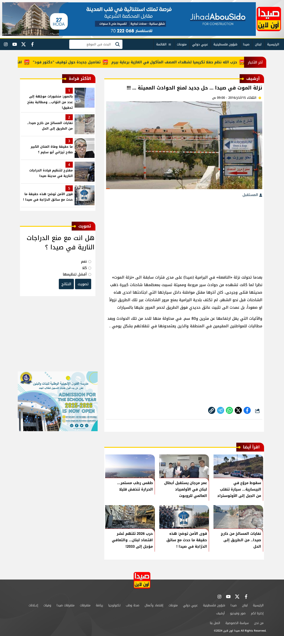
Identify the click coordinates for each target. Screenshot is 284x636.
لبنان (258, 44)
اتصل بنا (215, 623)
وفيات (47, 605)
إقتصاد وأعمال (154, 605)
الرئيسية (273, 44)
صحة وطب (132, 605)
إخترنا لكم (257, 613)
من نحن (259, 623)
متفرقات (85, 605)
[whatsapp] (211, 410)
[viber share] (220, 410)
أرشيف (220, 613)
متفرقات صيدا (66, 605)
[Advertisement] (184, 234)
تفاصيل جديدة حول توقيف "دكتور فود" (77, 62)
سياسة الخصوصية (237, 623)
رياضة (99, 605)
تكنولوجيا (114, 605)
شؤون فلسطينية (225, 44)
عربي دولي (200, 44)
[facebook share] (247, 410)
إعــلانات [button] (33, 605)
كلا (84, 268)
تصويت (83, 284)
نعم (84, 261)
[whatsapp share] (229, 410)
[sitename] (142, 580)
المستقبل (251, 194)
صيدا (246, 44)
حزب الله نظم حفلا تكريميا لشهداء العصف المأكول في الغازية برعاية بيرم (185, 62)
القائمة (161, 44)
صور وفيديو (238, 613)
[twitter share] (238, 410)
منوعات (182, 44)
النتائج (66, 284)
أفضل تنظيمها (75, 274)
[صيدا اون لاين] (269, 19)
